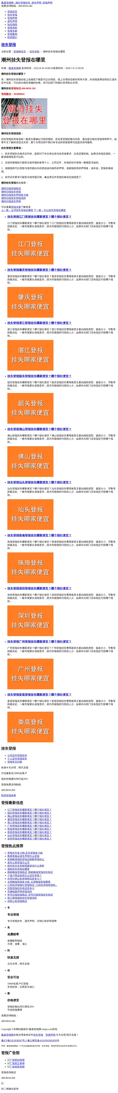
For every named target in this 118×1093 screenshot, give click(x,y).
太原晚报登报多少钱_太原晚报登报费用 (28, 882)
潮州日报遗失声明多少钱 (14, 195)
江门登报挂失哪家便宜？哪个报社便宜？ (45, 216)
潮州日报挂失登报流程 (13, 198)
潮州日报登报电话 (11, 188)
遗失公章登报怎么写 (18, 862)
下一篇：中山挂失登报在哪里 (50, 210)
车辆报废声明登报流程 (19, 891)
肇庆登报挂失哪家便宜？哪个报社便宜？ (45, 269)
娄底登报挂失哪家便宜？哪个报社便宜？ (45, 694)
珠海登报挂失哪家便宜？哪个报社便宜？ (45, 535)
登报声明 (12, 18)
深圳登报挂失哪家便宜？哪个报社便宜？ (45, 588)
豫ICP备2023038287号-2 (14, 1040)
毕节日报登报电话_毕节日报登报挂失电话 (30, 894)
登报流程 (12, 27)
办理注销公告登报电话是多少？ (24, 878)
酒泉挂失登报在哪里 (18, 869)
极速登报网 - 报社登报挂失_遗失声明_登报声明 (26, 2)
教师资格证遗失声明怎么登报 (23, 856)
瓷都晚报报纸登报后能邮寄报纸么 (25, 859)
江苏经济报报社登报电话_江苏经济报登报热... (32, 885)
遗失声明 (12, 21)
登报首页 (12, 11)
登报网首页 (20, 51)
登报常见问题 (14, 762)
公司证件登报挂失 (17, 755)
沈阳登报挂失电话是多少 (20, 888)
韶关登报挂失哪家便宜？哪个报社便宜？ (45, 376)
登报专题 (12, 31)
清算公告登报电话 (17, 901)
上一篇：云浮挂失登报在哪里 (17, 210)
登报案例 (12, 34)
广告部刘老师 (17, 1060)
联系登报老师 (8, 795)
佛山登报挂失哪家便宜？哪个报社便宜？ (45, 429)
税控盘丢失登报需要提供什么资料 (25, 865)
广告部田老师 (17, 1066)
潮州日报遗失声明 (11, 201)
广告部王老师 (17, 1063)
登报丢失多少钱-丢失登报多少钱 (25, 853)
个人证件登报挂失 (17, 758)
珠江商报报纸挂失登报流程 (22, 898)
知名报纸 (12, 24)
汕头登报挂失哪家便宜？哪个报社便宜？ (45, 482)
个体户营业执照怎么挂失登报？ (24, 875)
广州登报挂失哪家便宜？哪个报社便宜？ (45, 641)
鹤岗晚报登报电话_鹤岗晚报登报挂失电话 (30, 872)
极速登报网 (15, 68)
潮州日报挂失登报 (11, 191)
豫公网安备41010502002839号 (43, 1040)
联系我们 (12, 37)
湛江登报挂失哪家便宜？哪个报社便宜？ (45, 322)
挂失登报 (12, 14)
